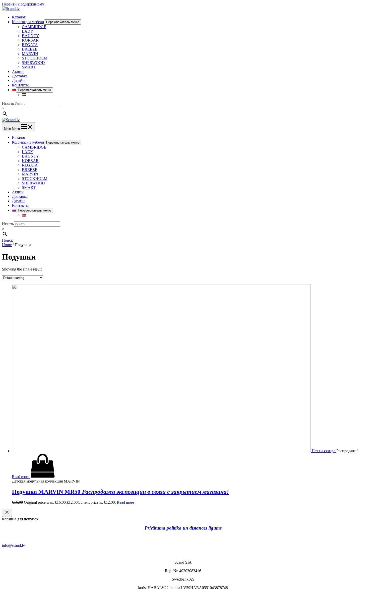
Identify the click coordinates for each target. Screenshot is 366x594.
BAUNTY (30, 36)
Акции (18, 71)
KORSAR (30, 40)
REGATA (30, 45)
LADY (27, 31)
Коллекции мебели (28, 22)
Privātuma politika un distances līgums (183, 528)
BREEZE (29, 49)
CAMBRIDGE (34, 27)
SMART (29, 67)
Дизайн (18, 80)
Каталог (19, 17)
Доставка (20, 76)
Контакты (20, 85)
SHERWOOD (33, 62)
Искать (8, 103)
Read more (125, 502)
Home (7, 245)
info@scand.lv (13, 545)
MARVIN (30, 54)
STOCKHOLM (34, 58)
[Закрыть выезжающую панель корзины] (7, 513)
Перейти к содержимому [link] (23, 4)
